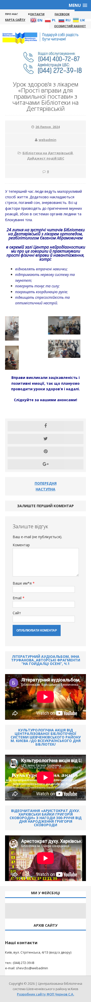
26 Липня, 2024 (47, 127)
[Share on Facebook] (45, 426)
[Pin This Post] (45, 452)
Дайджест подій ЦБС (45, 158)
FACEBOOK (62, 14)
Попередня (46, 483)
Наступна (45, 489)
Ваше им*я (23, 583)
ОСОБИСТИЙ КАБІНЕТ (70, 26)
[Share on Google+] (45, 464)
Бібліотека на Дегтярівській (47, 153)
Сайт (17, 612)
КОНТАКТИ (36, 14)
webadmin (47, 139)
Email (17, 597)
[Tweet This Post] (45, 439)
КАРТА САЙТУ (15, 20)
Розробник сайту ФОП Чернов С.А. (45, 994)
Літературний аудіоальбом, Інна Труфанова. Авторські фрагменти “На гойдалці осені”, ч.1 (45, 660)
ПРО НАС (11, 14)
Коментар (21, 544)
